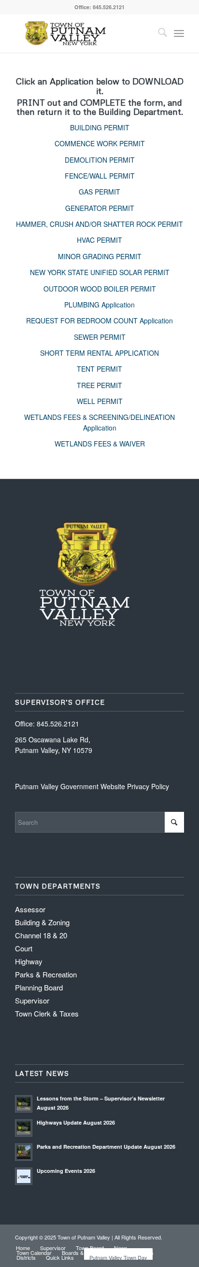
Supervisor (32, 1000)
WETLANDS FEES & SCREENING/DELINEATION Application (99, 422)
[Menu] (179, 33)
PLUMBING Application (99, 304)
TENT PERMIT (99, 369)
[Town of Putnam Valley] (82, 33)
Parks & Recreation (46, 974)
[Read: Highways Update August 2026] (23, 1128)
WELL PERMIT (100, 401)
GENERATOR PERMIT (99, 208)
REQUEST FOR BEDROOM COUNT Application (99, 320)
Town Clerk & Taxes (47, 1013)
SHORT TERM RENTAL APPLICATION (99, 353)
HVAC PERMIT (99, 240)
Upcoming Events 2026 (66, 1170)
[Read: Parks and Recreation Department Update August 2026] (23, 1152)
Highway (29, 961)
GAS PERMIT (99, 191)
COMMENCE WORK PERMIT (100, 143)
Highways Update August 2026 (76, 1122)
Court (23, 948)
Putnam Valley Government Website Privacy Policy (92, 786)
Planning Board (39, 987)
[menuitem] (157, 33)
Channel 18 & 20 (41, 935)
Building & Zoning (42, 922)
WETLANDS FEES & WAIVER (100, 443)
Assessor (30, 909)
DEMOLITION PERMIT (100, 160)
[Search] (157, 33)
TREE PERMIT (99, 385)
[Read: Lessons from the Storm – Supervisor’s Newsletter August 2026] (23, 1104)
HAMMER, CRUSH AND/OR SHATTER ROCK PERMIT (99, 224)
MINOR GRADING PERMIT (100, 256)
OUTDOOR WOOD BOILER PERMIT (99, 288)
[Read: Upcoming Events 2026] (23, 1176)
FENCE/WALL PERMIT (100, 176)
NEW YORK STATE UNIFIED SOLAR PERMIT (100, 272)
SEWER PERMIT (100, 337)
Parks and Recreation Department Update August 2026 (106, 1146)
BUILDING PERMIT (99, 127)
